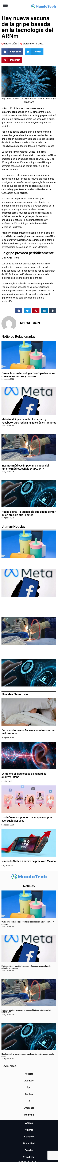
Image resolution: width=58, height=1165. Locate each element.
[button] (5, 5)
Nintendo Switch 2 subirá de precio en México (28, 861)
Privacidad (29, 1143)
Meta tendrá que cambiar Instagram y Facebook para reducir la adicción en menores (28, 421)
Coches (29, 1094)
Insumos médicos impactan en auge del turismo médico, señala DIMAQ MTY (25, 467)
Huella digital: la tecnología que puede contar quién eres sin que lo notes (28, 513)
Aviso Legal (29, 1157)
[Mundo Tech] (43, 7)
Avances (29, 1080)
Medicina (29, 1114)
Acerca (29, 1123)
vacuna (23, 193)
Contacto (29, 1136)
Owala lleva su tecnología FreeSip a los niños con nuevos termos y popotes (28, 375)
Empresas (29, 1107)
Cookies (29, 1150)
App (29, 1087)
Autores (29, 1129)
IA (29, 1101)
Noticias (29, 1073)
